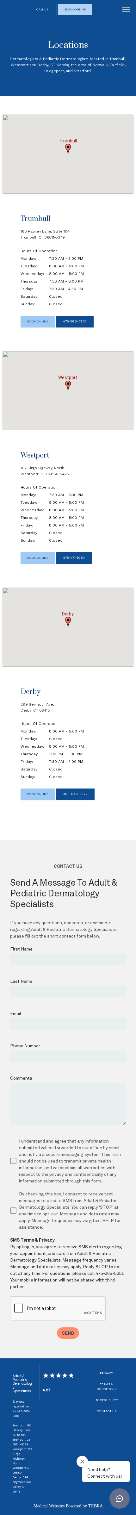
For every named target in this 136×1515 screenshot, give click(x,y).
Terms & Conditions (107, 1386)
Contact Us (107, 1411)
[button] (126, 10)
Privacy (106, 1373)
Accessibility (107, 1400)
